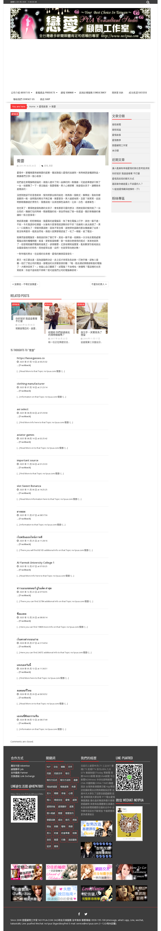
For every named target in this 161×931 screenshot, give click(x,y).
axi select (22, 409)
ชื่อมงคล (21, 614)
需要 (51, 165)
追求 (49, 846)
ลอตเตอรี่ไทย (24, 690)
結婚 (75, 833)
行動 (63, 839)
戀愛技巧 (69, 813)
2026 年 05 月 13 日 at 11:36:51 (33, 668)
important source (27, 460)
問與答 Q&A (117, 92)
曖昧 (63, 826)
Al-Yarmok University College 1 (35, 562)
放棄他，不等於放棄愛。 (26, 284)
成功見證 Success (138, 92)
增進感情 (64, 786)
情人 (49, 799)
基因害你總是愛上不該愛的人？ (127, 183)
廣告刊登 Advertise (20, 765)
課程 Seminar (67, 92)
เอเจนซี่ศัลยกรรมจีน (28, 716)
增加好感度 (52, 786)
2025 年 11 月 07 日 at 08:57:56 (33, 515)
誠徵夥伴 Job (17, 769)
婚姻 (56, 793)
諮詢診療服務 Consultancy (92, 92)
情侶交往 (58, 799)
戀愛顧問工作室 (120, 145)
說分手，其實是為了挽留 (91, 333)
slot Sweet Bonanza (29, 486)
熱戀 (71, 826)
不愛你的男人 (98, 284)
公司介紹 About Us (20, 92)
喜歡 (76, 780)
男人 (49, 833)
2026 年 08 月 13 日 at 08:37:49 (33, 719)
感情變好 (62, 806)
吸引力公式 (52, 780)
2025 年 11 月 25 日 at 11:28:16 (33, 540)
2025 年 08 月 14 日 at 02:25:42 (33, 438)
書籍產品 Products (45, 92)
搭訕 (49, 826)
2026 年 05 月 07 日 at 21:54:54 (33, 643)
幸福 (63, 793)
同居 (49, 773)
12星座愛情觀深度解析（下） (126, 188)
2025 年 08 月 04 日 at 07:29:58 (33, 412)
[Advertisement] (80, 65)
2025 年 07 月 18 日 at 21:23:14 (33, 387)
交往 (56, 766)
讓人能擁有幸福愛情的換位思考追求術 (131, 168)
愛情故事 (14, 114)
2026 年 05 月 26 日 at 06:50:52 (33, 694)
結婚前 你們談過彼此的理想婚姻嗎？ (59, 333)
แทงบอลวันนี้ (24, 665)
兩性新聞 (116, 124)
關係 (56, 846)
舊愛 (56, 839)
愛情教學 (116, 140)
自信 (49, 839)
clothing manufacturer (31, 383)
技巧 (67, 819)
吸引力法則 (65, 780)
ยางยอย (21, 511)
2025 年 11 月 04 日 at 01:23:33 (33, 464)
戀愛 (60, 813)
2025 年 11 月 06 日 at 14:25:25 (33, 489)
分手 (70, 766)
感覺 (71, 806)
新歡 (56, 826)
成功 (60, 819)
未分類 (115, 150)
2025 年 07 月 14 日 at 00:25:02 (33, 361)
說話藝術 (73, 839)
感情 (75, 799)
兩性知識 (116, 129)
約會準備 (65, 833)
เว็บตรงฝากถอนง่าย (27, 639)
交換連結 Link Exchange (23, 776)
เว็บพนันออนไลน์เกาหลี (29, 537)
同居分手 (58, 773)
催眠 (63, 766)
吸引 (67, 773)
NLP (48, 766)
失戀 (74, 786)
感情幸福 (51, 806)
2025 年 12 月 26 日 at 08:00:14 (33, 617)
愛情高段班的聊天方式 (123, 178)
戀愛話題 (51, 819)
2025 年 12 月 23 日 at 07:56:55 (33, 591)
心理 (71, 793)
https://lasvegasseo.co (31, 358)
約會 (56, 833)
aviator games (25, 435)
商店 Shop (45, 99)
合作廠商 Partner (19, 772)
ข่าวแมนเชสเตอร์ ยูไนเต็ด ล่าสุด (34, 588)
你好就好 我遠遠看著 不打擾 (26, 320)
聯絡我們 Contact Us (23, 99)
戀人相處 (51, 813)
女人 (49, 793)
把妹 (75, 819)
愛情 (46, 165)
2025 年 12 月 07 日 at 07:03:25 (33, 566)
